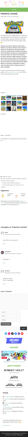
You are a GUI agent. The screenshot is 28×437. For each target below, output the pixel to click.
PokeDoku (6, 399)
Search (23, 328)
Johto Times (7, 403)
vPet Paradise (7, 411)
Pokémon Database (9, 396)
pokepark (12, 180)
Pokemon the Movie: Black (14, 178)
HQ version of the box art (12, 72)
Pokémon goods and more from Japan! (14, 361)
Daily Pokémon (8, 407)
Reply (4, 243)
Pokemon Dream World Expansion (11, 183)
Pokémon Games (6, 176)
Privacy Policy (6, 425)
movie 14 (4, 178)
